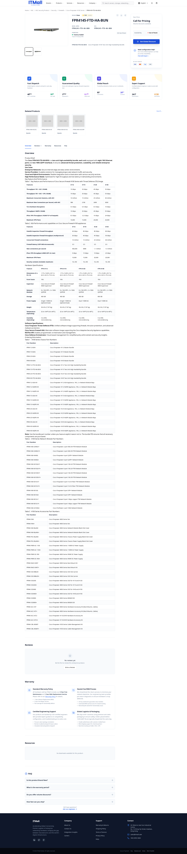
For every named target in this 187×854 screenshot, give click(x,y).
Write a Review (70, 667)
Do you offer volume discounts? (39, 795)
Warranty (48, 146)
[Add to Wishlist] (117, 15)
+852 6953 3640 (136, 838)
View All (159, 111)
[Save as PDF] (121, 15)
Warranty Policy (50, 696)
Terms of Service (101, 832)
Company (92, 3)
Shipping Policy (101, 829)
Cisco (76, 15)
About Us (67, 825)
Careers (66, 836)
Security (53, 10)
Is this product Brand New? (37, 780)
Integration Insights (70, 832)
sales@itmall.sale (136, 834)
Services (69, 3)
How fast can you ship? (36, 802)
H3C (32, 10)
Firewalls (61, 10)
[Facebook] (43, 840)
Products (59, 3)
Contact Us (67, 829)
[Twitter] (39, 840)
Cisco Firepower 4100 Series (75, 10)
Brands (48, 3)
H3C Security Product (42, 10)
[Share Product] (125, 15)
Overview (28, 146)
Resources (80, 3)
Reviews (38, 146)
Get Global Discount (148, 41)
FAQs (97, 839)
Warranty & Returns (102, 825)
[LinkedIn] (34, 840)
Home (27, 10)
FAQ (65, 146)
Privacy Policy (100, 836)
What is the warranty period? (38, 787)
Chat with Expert (143, 56)
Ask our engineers (69, 809)
